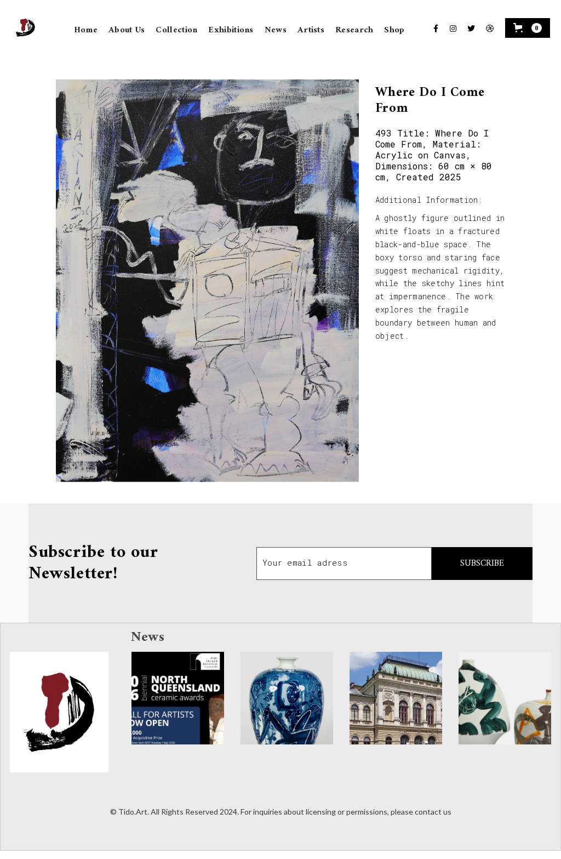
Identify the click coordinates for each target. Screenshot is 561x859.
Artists (310, 30)
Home (86, 30)
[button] (527, 28)
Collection (176, 30)
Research (354, 30)
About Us (126, 30)
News (276, 30)
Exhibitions (230, 30)
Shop (394, 30)
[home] (22, 27)
